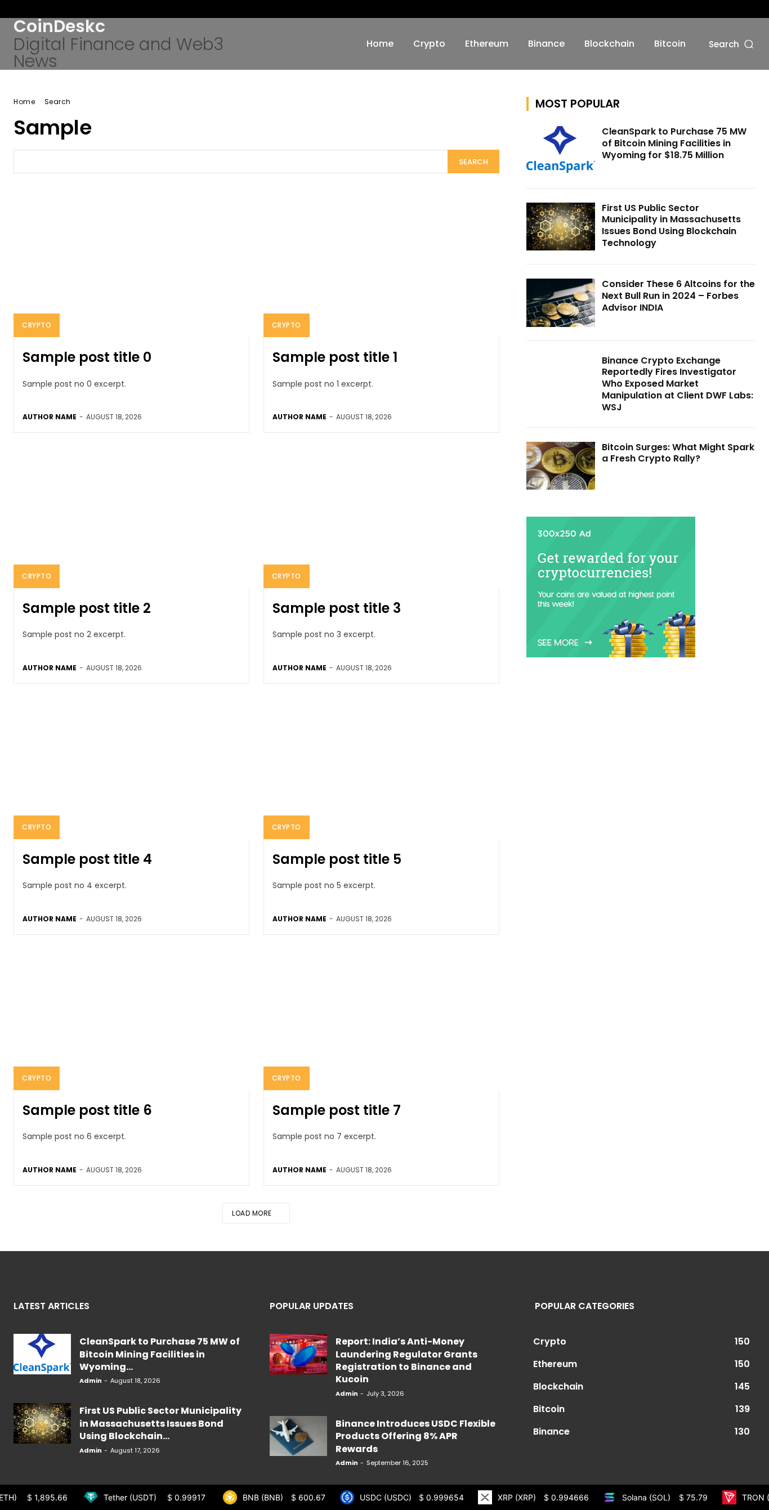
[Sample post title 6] (131, 1019)
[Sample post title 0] (131, 266)
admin (90, 1380)
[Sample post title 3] (381, 517)
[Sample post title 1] (381, 266)
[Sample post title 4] (131, 768)
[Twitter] (56, 9)
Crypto (36, 325)
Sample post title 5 (336, 859)
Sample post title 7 (336, 1110)
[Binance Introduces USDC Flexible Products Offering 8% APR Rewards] (298, 1436)
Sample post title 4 (87, 859)
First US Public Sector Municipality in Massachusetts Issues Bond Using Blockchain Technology (671, 225)
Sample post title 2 (87, 608)
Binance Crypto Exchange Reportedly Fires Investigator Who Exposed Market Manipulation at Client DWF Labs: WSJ (677, 384)
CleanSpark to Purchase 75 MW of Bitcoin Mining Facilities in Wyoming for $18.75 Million (674, 143)
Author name (50, 417)
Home (24, 101)
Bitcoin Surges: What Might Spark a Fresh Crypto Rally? (678, 453)
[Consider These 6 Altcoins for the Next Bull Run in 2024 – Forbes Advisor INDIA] (560, 303)
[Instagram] (38, 9)
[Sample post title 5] (381, 768)
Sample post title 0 (87, 357)
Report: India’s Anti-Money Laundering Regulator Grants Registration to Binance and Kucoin (406, 1360)
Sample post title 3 (336, 608)
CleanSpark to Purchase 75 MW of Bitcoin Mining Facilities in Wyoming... (159, 1354)
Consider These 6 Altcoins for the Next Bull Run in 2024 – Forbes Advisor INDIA (678, 295)
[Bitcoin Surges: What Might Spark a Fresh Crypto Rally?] (560, 466)
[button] (732, 43)
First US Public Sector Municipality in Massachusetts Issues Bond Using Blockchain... (160, 1423)
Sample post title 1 (334, 357)
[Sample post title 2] (131, 517)
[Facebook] (20, 9)
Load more (252, 1213)
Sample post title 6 (87, 1110)
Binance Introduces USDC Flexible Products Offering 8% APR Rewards (415, 1436)
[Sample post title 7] (381, 1019)
